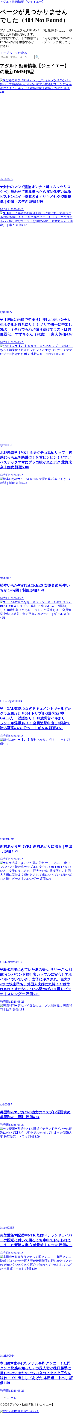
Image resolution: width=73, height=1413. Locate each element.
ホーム (11, 1397)
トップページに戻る (13, 53)
